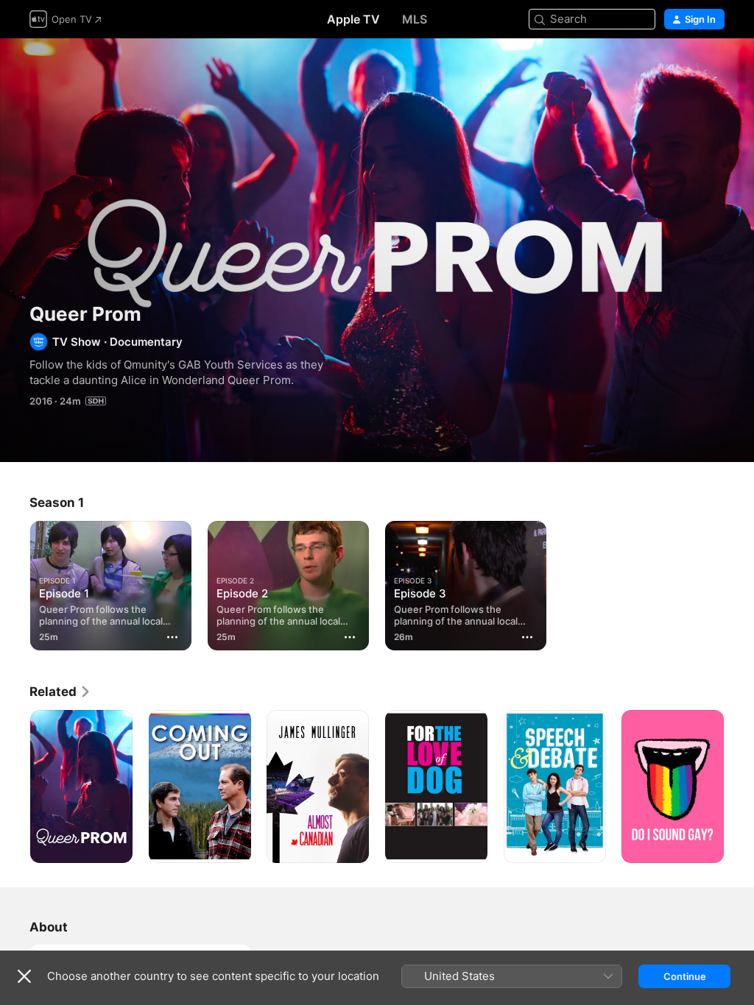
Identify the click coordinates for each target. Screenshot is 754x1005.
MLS (414, 19)
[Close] (24, 976)
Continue (684, 976)
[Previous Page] (14, 786)
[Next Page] (739, 786)
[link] (60, 691)
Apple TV (353, 19)
